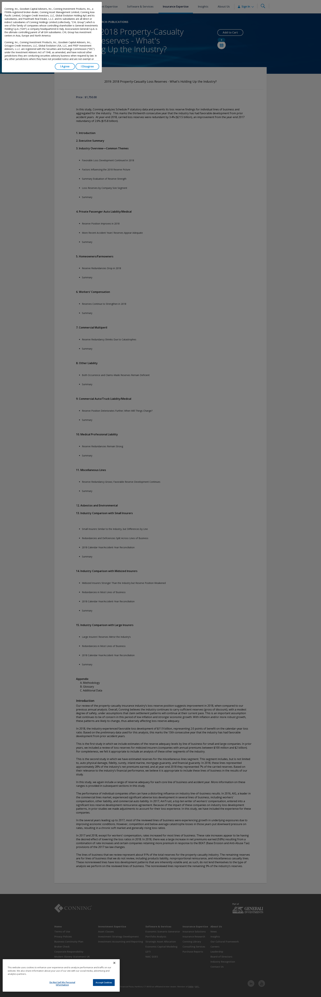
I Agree (65, 66)
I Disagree (87, 66)
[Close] (114, 963)
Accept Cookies (104, 982)
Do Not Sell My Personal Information (62, 983)
